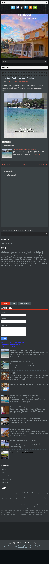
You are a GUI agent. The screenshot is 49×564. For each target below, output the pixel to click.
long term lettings (9, 501)
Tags (13, 303)
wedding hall (25, 514)
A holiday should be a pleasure (20, 429)
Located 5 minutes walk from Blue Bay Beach (25, 418)
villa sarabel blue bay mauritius (16, 512)
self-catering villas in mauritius (9, 508)
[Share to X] (8, 142)
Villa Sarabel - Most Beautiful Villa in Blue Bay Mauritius (29, 384)
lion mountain (32, 499)
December (4, 476)
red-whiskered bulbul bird (41, 505)
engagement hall (36, 497)
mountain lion (44, 501)
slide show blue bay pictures (34, 508)
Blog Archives (24, 303)
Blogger (38, 543)
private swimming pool (12, 505)
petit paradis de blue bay (30, 503)
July (2, 473)
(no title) (13, 373)
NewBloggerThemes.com (24, 547)
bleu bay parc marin (17, 493)
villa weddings (41, 512)
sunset (43, 508)
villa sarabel (4, 512)
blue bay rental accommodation (18, 495)
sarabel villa (44, 506)
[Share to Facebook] (10, 142)
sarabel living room (36, 506)
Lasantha (26, 546)
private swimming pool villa (26, 505)
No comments (23, 81)
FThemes (10, 546)
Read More (37, 154)
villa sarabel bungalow (31, 512)
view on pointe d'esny (13, 510)
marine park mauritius (23, 501)
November (4, 479)
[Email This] (3, 142)
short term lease (22, 508)
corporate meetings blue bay (17, 497)
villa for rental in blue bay (27, 510)
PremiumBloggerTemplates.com (38, 546)
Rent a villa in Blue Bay (17, 407)
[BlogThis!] (5, 142)
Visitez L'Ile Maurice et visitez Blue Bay (23, 441)
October (3, 482)
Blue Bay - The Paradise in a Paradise (18, 78)
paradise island (12, 74)
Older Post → (43, 164)
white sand (43, 514)
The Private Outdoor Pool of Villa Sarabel (24, 396)
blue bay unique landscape (34, 495)
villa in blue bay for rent (41, 510)
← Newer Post (6, 164)
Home (5, 74)
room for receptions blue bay (8, 506)
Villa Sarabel (24, 15)
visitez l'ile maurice (17, 514)
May (2, 469)
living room (40, 499)
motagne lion (36, 501)
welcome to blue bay (34, 514)
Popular (5, 303)
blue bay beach (38, 493)
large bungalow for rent (22, 499)
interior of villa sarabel (10, 499)
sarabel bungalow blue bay (23, 506)
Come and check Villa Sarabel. (20, 362)
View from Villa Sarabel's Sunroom (21, 452)
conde (7, 497)
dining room (28, 497)
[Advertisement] (20, 284)
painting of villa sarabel (7, 503)
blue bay (28, 492)
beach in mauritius (6, 493)
